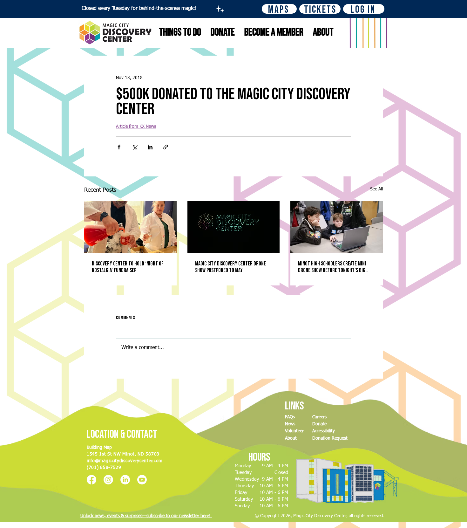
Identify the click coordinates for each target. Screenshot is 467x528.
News (290, 424)
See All (376, 189)
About (291, 438)
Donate (319, 424)
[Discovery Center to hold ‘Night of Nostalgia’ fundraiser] (130, 227)
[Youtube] (142, 479)
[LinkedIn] (125, 479)
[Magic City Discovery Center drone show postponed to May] (233, 227)
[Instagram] (108, 479)
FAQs (290, 417)
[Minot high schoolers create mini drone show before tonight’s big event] (336, 227)
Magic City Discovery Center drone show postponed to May (230, 267)
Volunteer (294, 431)
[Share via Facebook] (119, 147)
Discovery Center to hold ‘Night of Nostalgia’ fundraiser (128, 267)
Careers (319, 417)
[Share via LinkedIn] (150, 147)
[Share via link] (166, 147)
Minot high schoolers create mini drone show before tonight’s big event (332, 267)
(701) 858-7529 (104, 467)
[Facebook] (91, 479)
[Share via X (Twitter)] (135, 147)
